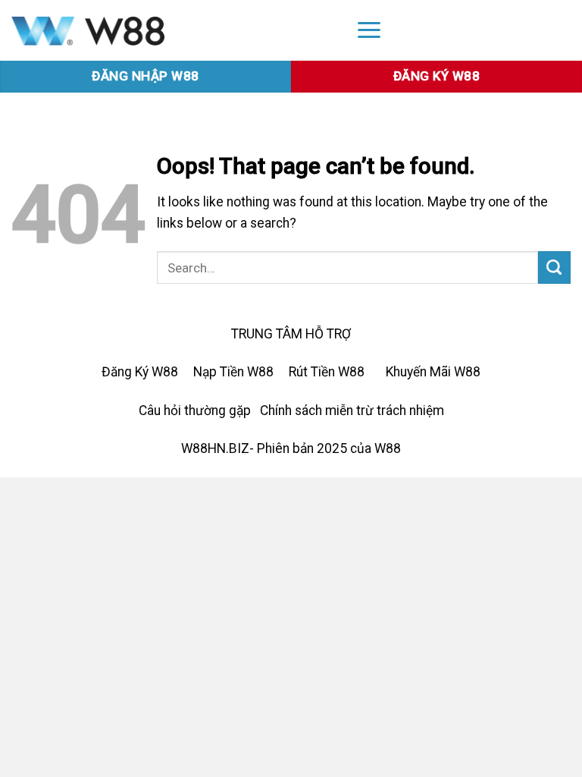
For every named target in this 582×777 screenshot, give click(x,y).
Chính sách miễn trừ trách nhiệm (352, 410)
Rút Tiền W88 (327, 371)
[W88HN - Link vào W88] (170, 30)
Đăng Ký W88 (140, 371)
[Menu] (369, 29)
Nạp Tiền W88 (233, 371)
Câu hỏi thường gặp (195, 410)
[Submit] (554, 267)
